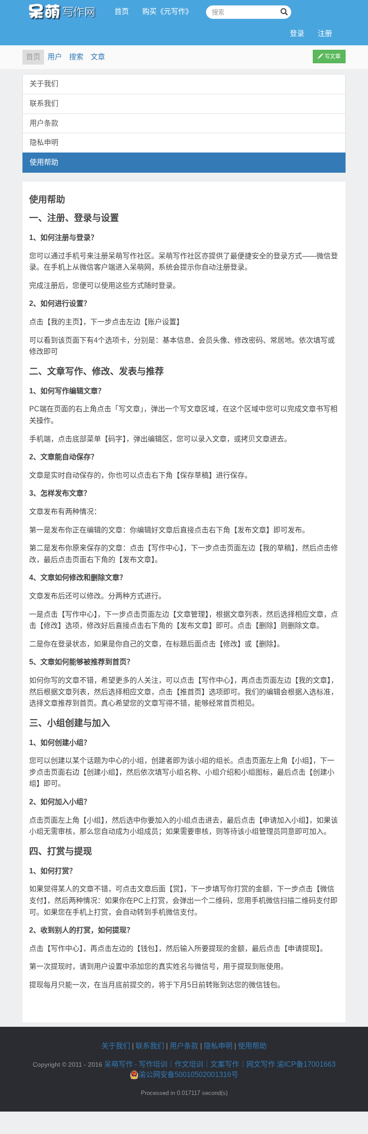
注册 (325, 33)
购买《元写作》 (167, 11)
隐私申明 (44, 142)
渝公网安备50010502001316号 (188, 1074)
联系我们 (44, 103)
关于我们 (44, 83)
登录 (297, 33)
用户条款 (44, 123)
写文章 (332, 56)
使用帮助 (44, 162)
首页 (121, 11)
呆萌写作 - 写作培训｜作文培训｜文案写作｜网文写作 (189, 1064)
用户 (55, 57)
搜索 (76, 57)
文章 (98, 57)
